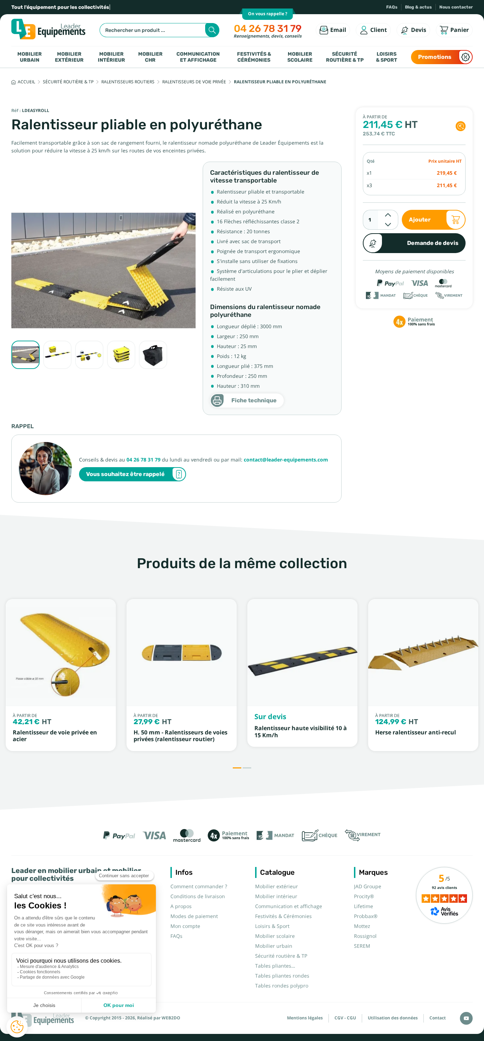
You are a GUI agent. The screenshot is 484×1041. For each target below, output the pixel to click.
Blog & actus (418, 7)
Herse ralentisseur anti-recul (415, 732)
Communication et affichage (198, 57)
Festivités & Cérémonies (254, 57)
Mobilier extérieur (69, 57)
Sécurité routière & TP (345, 57)
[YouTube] (466, 1018)
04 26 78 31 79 (268, 28)
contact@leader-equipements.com (286, 460)
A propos (181, 906)
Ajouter (419, 219)
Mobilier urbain (29, 57)
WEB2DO (171, 1017)
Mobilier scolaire (300, 57)
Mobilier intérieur (111, 57)
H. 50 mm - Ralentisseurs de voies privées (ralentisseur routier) (180, 736)
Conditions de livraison (197, 896)
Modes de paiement (194, 916)
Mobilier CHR (150, 57)
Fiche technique (254, 400)
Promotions (434, 57)
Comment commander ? (198, 886)
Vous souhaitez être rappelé (125, 474)
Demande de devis (432, 243)
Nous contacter (456, 7)
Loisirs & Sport (386, 57)
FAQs (392, 7)
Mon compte (185, 926)
